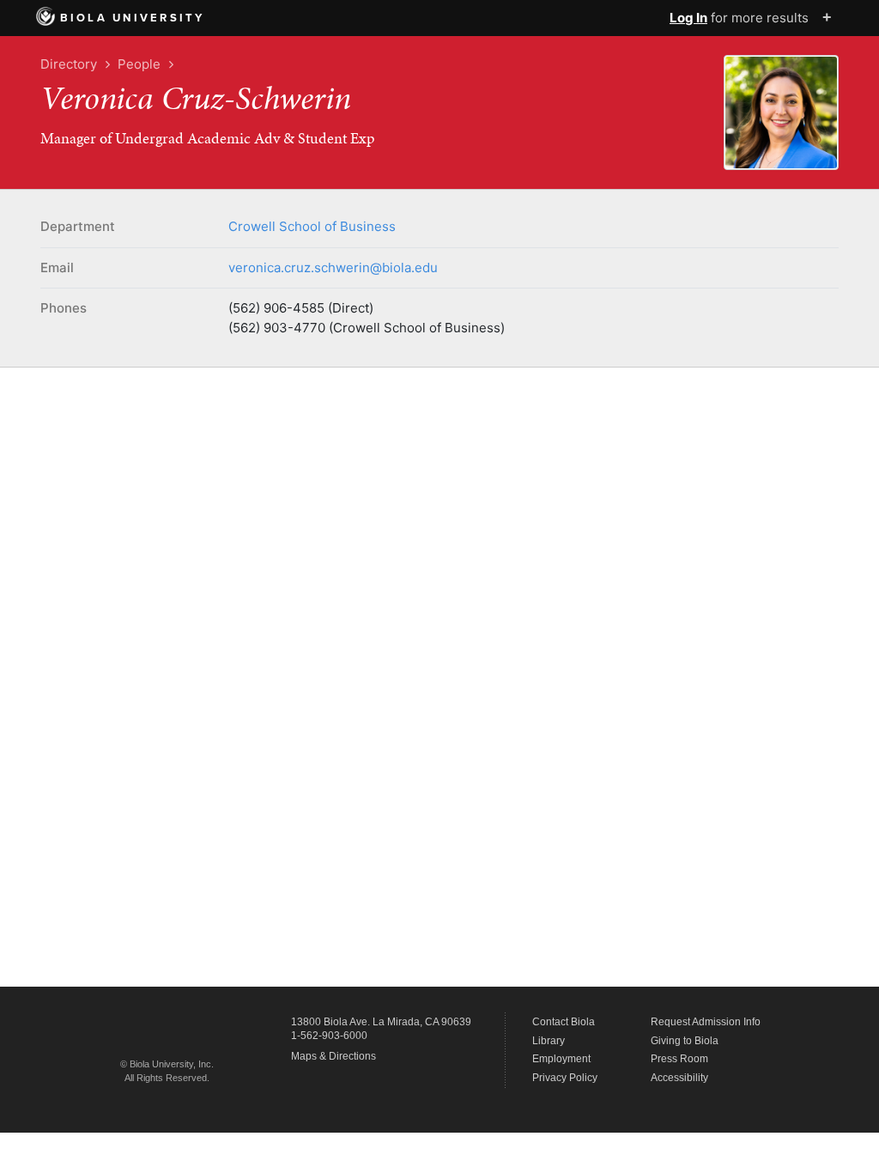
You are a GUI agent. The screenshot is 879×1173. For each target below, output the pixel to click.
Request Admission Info (706, 1022)
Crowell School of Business (312, 226)
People (139, 64)
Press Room (679, 1059)
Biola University (132, 18)
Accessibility (679, 1078)
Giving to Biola (684, 1041)
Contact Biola (563, 1022)
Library (548, 1041)
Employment (561, 1059)
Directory (68, 64)
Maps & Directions (333, 1056)
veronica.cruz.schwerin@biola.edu (333, 267)
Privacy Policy (564, 1078)
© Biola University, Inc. (167, 1064)
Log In (688, 17)
